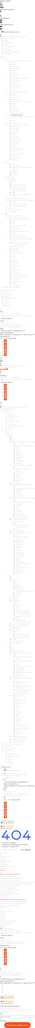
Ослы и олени (16, 266)
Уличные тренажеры (7, 892)
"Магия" (14, 144)
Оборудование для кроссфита (10, 894)
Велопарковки (16, 229)
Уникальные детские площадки (10, 886)
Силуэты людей (17, 274)
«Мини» (14, 173)
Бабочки (14, 250)
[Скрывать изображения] (1, 23)
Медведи (15, 262)
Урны (13, 223)
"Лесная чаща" (17, 140)
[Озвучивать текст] (1, 27)
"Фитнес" (15, 159)
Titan (13, 121)
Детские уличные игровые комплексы (13, 903)
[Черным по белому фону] (0, 12)
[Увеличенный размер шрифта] (1, 8)
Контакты (7, 306)
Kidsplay (14, 95)
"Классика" (15, 138)
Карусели (15, 107)
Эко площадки (5, 895)
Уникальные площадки (11, 287)
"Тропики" (15, 156)
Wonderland (16, 70)
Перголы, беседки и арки (20, 219)
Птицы (14, 272)
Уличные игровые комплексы (10, 890)
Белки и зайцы (17, 252)
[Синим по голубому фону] (0, 16)
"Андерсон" (15, 128)
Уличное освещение (15, 285)
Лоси (13, 258)
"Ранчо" (14, 152)
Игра (6, 59)
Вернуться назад (10, 849)
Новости (6, 302)
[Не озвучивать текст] (1, 29)
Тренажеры (12, 179)
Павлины (15, 268)
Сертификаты (8, 50)
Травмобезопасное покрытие (18, 237)
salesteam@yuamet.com (13, 325)
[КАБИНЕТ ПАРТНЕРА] (1, 361)
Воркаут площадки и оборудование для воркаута (16, 884)
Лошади (14, 260)
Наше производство (6, 923)
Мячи (13, 264)
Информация (4, 907)
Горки (14, 105)
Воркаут (11, 163)
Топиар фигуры (13, 249)
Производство (8, 42)
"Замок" (14, 134)
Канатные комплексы (15, 123)
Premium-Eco (16, 74)
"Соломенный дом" (18, 154)
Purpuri (14, 63)
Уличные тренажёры (19, 187)
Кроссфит (11, 177)
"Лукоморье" (16, 142)
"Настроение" (16, 148)
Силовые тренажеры (19, 185)
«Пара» (14, 175)
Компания (3, 853)
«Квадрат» (15, 171)
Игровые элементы (18, 113)
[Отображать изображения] (1, 20)
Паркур (10, 208)
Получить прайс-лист (17, 1025)
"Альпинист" (16, 126)
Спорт (6, 161)
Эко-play (14, 72)
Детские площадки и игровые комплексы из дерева (17, 882)
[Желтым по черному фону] (0, 14)
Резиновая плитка (18, 247)
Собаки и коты (16, 281)
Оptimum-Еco (16, 86)
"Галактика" (16, 130)
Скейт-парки (12, 202)
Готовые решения (6, 925)
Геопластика (12, 90)
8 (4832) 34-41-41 (16, 316)
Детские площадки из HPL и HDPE (19, 61)
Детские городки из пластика (18, 125)
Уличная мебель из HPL (20, 225)
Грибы (14, 256)
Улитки (14, 283)
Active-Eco (15, 88)
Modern (14, 181)
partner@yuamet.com (11, 327)
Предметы (15, 270)
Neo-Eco (14, 84)
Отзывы (6, 304)
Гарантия (7, 48)
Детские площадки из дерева (18, 78)
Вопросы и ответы (10, 298)
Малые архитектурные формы (18, 218)
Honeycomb (15, 66)
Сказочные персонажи (19, 276)
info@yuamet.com (6, 323)
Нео (13, 183)
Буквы (14, 254)
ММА (13, 192)
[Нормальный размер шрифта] (1, 5)
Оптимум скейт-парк (19, 204)
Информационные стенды (20, 231)
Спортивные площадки (8, 876)
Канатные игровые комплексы (10, 880)
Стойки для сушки (18, 235)
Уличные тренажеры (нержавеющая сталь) (19, 189)
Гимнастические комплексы (17, 198)
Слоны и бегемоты (18, 278)
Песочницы (15, 111)
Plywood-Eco (16, 94)
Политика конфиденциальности (10, 1008)
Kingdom (15, 76)
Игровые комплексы (14, 216)
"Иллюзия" (15, 136)
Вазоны (14, 233)
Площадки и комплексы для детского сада (14, 901)
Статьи (6, 300)
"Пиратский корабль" (19, 150)
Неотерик (15, 82)
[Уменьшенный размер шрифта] (1, 3)
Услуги (6, 44)
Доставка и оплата (10, 46)
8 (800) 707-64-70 (10, 314)
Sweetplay (15, 97)
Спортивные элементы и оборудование (21, 200)
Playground (15, 68)
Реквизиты (7, 54)
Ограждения (16, 227)
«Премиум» (15, 165)
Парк (6, 214)
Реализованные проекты (8, 921)
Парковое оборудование (8, 888)
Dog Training (12, 212)
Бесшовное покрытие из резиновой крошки (20, 244)
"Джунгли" (15, 132)
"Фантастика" (16, 157)
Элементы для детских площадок (19, 101)
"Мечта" (14, 146)
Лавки (14, 221)
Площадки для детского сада (17, 92)
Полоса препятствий (15, 210)
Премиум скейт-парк (19, 206)
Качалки (14, 109)
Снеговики (15, 280)
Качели (14, 103)
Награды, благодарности (12, 52)
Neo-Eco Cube (16, 80)
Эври (13, 64)
